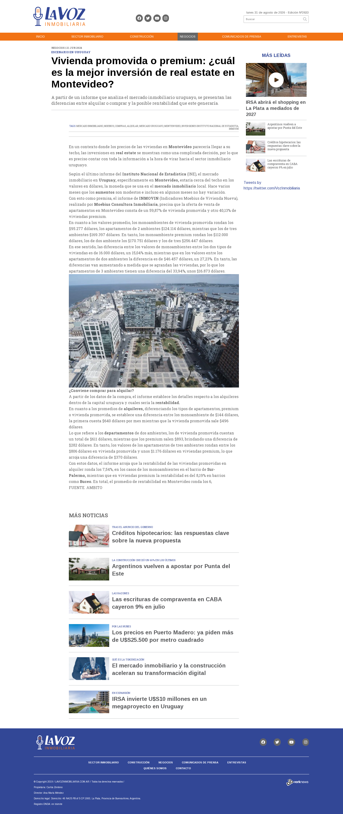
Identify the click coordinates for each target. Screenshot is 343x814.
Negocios (188, 36)
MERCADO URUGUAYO (151, 126)
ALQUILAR (132, 126)
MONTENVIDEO (172, 126)
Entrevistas (297, 36)
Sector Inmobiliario (87, 36)
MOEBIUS (109, 126)
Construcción (142, 36)
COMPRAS (120, 126)
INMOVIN (234, 128)
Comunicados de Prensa (241, 36)
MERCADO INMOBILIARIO (89, 126)
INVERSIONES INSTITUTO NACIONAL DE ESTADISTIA (210, 126)
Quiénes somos (155, 768)
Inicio (40, 36)
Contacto (183, 768)
